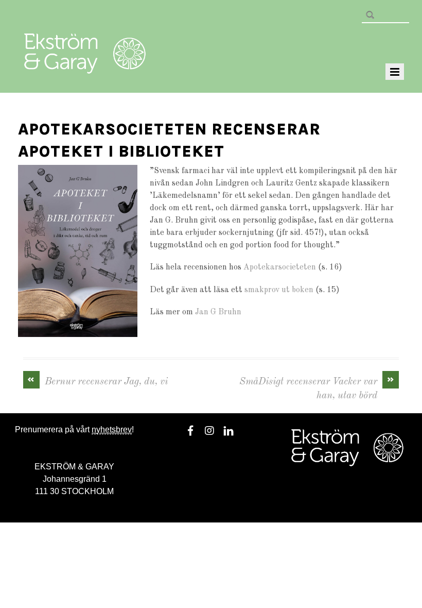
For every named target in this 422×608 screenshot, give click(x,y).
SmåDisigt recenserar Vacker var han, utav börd (317, 388)
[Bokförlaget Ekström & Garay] (85, 66)
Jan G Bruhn (218, 312)
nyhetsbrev (112, 429)
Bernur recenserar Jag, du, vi (97, 381)
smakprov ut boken (278, 290)
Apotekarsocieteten (279, 267)
